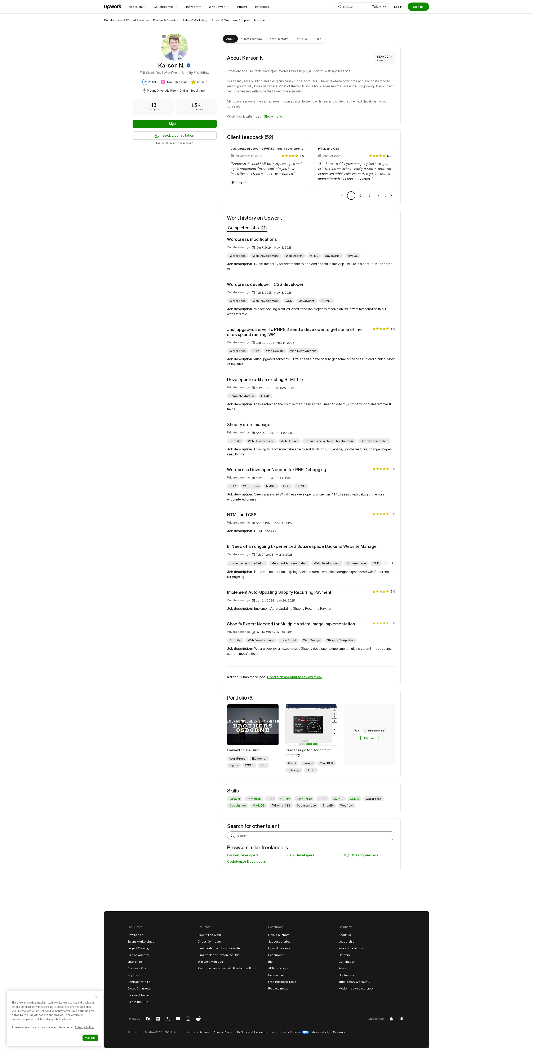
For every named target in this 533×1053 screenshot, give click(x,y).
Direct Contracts (139, 988)
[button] (188, 65)
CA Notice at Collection (252, 1032)
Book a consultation (178, 135)
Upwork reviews (279, 948)
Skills (317, 38)
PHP (271, 798)
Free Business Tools (282, 981)
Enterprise (135, 961)
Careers (344, 955)
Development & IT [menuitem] (116, 20)
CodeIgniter (238, 805)
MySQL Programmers (361, 855)
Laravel (235, 798)
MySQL (338, 798)
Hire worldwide (138, 995)
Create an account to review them (294, 677)
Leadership (347, 941)
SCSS (323, 798)
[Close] (97, 996)
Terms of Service (198, 1032)
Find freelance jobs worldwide (219, 948)
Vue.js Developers (299, 855)
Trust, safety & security (354, 981)
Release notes (278, 988)
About (230, 38)
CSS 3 (354, 798)
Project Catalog (138, 948)
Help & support (278, 934)
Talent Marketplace (141, 941)
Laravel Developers (243, 855)
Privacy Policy (222, 1032)
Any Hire (133, 975)
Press (342, 968)
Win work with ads (210, 961)
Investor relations (351, 948)
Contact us (346, 975)
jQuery (285, 798)
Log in (398, 6)
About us (345, 934)
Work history (279, 38)
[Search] (340, 7)
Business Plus (137, 968)
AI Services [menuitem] (141, 20)
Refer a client (277, 975)
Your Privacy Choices (290, 1032)
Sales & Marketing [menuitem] (195, 20)
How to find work (209, 934)
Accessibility (321, 1032)
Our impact (346, 961)
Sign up (418, 6)
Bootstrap (254, 798)
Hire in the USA (138, 1002)
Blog (271, 961)
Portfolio (301, 38)
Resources (275, 955)
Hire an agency (138, 955)
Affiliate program (279, 968)
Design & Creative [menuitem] (165, 20)
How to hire (135, 934)
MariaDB (259, 805)
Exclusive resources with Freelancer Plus (226, 968)
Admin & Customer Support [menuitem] (231, 20)
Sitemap (339, 1032)
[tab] (247, 228)
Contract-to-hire (139, 981)
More (258, 20)
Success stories (279, 941)
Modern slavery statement (357, 988)
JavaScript (304, 798)
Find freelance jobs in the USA (219, 955)
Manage (90, 1037)
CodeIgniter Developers (246, 862)
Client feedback (252, 38)
